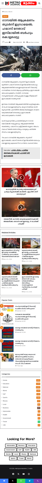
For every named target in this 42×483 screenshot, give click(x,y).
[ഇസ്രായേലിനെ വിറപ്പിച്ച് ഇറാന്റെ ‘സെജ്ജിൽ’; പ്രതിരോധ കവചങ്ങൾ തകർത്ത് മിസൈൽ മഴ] (11, 243)
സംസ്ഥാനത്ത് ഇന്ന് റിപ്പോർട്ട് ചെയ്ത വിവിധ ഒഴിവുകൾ (25, 307)
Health (5, 415)
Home (5, 12)
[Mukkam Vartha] (21, 3)
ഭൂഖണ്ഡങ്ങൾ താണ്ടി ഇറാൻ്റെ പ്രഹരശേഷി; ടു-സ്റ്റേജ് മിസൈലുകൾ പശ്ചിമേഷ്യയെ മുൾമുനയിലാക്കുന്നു (31, 254)
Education (6, 384)
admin (7, 42)
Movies (5, 401)
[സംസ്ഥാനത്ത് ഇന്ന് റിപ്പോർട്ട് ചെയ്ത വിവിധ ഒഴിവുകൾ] (8, 308)
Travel (5, 422)
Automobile (6, 411)
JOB (4, 425)
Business (6, 408)
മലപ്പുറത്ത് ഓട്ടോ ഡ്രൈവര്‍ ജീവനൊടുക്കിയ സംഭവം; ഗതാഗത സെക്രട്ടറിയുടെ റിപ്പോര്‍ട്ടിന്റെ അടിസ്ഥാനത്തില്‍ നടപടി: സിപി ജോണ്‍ (26, 359)
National (5, 387)
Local (4, 404)
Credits (30, 469)
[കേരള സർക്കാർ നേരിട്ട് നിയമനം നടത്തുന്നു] (8, 333)
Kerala (5, 380)
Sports (5, 397)
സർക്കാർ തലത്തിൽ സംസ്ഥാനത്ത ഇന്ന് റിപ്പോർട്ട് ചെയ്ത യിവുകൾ (25, 316)
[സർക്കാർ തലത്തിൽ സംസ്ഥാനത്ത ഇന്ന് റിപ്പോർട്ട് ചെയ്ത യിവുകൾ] (8, 319)
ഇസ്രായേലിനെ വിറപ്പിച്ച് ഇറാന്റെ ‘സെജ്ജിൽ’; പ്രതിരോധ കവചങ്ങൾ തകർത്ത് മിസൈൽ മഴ (10, 253)
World (10, 12)
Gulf (4, 394)
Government (7, 418)
